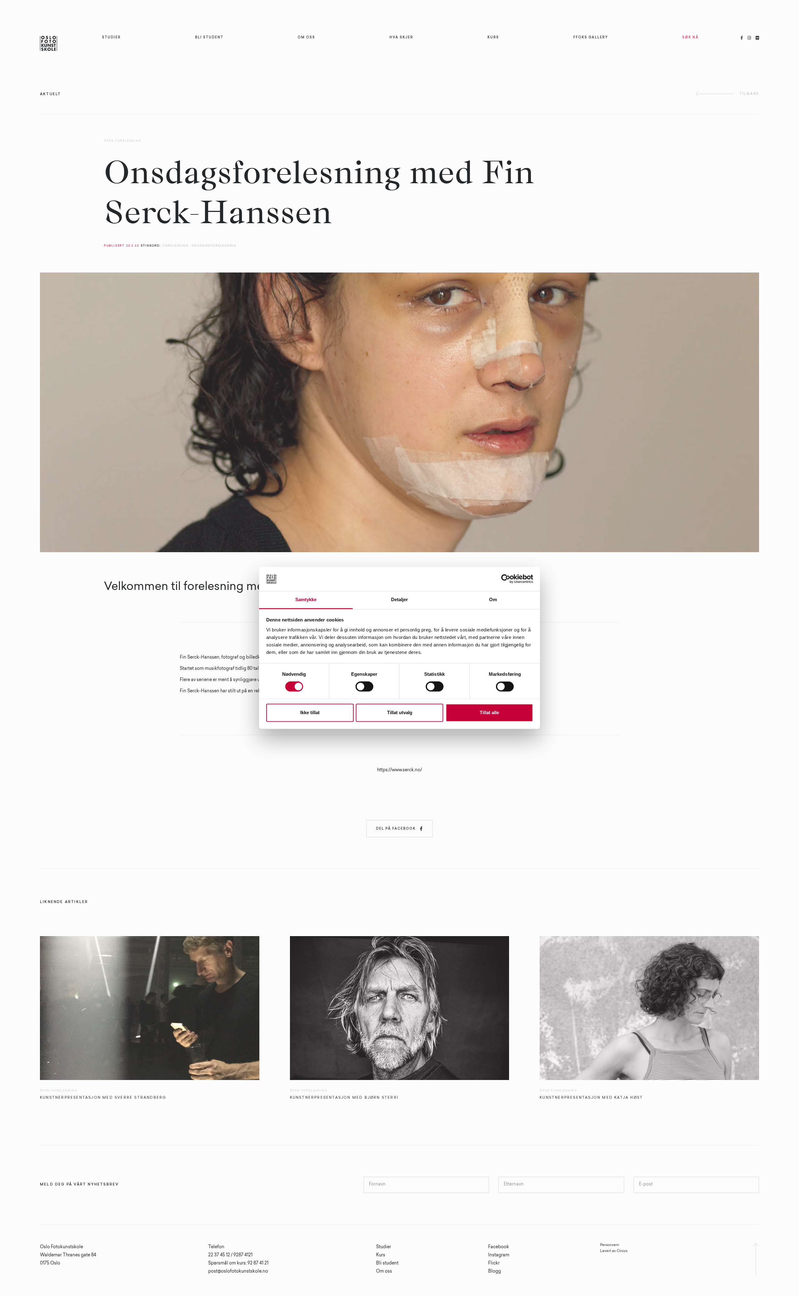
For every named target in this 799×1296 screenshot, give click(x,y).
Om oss (384, 1271)
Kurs (380, 1255)
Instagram (498, 1255)
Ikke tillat (310, 712)
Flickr (494, 1263)
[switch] (364, 687)
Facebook (498, 1247)
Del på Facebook (399, 829)
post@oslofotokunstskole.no (238, 1271)
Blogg (494, 1271)
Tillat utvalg (399, 712)
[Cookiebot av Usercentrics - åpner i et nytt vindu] (505, 579)
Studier (383, 1247)
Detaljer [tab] (399, 599)
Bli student (387, 1263)
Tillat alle (489, 712)
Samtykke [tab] (306, 599)
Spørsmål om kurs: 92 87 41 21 (238, 1263)
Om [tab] (493, 599)
